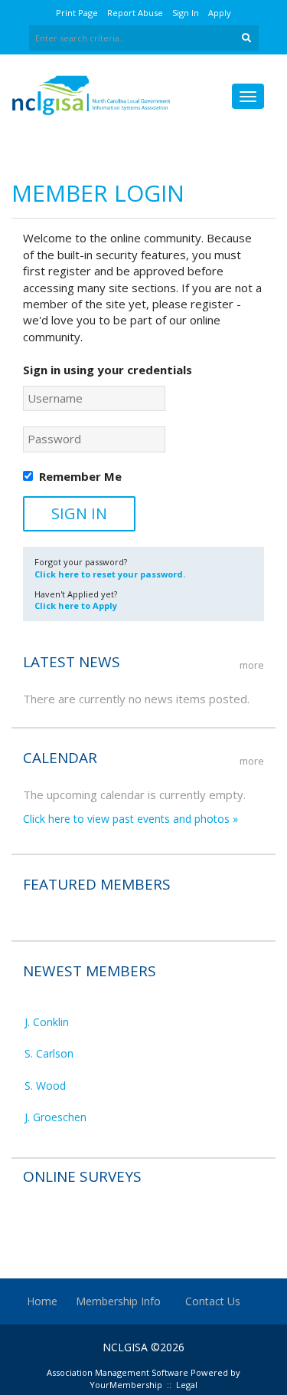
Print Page (77, 12)
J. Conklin (46, 1019)
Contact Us (212, 1301)
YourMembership (126, 1384)
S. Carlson (48, 1050)
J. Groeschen (55, 1114)
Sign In (185, 12)
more (252, 665)
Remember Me (80, 476)
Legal (186, 1384)
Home (42, 1301)
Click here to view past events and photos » (130, 818)
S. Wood (45, 1082)
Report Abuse (135, 12)
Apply (219, 12)
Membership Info (118, 1301)
